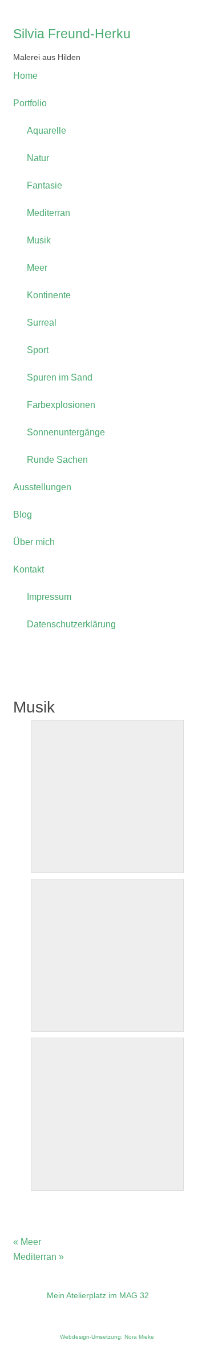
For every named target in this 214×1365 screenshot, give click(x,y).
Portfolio (30, 103)
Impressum (49, 597)
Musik (39, 240)
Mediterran (48, 213)
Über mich (34, 542)
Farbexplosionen (61, 405)
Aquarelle (46, 130)
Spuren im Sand (59, 377)
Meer (37, 268)
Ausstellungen (42, 487)
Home (25, 76)
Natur (38, 158)
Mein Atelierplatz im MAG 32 (98, 1295)
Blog (22, 514)
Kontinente (49, 295)
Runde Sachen (57, 460)
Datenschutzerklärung (71, 624)
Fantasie (44, 185)
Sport (38, 350)
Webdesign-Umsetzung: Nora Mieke (107, 1337)
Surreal (41, 322)
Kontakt (28, 569)
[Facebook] (27, 1309)
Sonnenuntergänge (66, 432)
